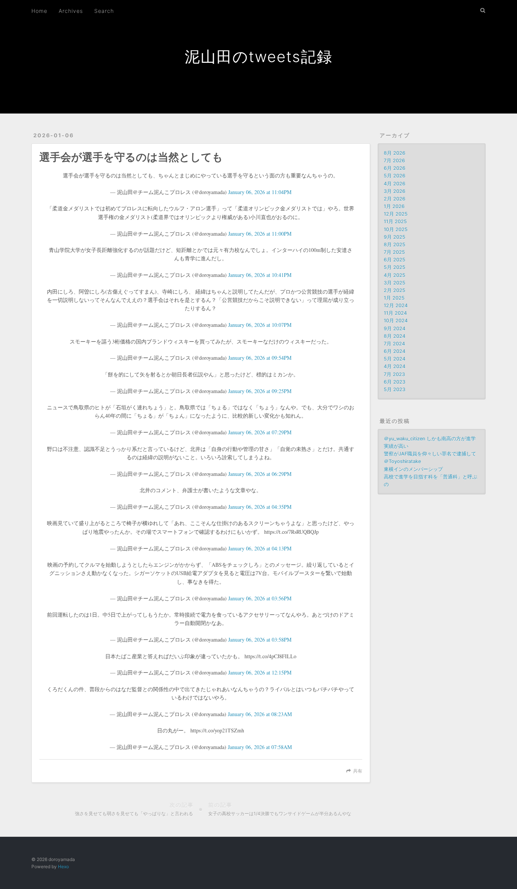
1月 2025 (394, 298)
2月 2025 (394, 290)
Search (104, 11)
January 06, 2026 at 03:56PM (259, 598)
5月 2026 (394, 176)
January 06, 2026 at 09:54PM (259, 357)
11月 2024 (395, 313)
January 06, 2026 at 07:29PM (259, 432)
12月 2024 (396, 305)
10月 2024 (396, 320)
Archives (71, 11)
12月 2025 (396, 214)
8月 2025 (394, 244)
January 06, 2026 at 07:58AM (260, 747)
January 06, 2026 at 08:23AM (260, 714)
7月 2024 (394, 344)
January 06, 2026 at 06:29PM (259, 473)
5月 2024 (394, 359)
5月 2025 (394, 267)
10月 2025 (396, 229)
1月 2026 (394, 206)
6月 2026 (394, 168)
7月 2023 (394, 374)
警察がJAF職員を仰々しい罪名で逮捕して (430, 454)
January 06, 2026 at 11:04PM (259, 192)
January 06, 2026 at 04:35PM (259, 506)
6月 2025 (394, 260)
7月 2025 (394, 252)
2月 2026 (394, 199)
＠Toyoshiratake (402, 461)
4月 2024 (394, 366)
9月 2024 (394, 328)
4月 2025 (394, 275)
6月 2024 (394, 351)
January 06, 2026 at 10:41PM (259, 274)
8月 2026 (394, 153)
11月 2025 (395, 221)
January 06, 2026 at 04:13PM (259, 548)
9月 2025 (394, 237)
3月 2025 (394, 283)
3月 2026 (394, 191)
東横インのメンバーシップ (413, 469)
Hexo (63, 866)
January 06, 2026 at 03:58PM (259, 639)
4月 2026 (394, 184)
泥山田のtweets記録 (259, 56)
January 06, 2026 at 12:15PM (259, 672)
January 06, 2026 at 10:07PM (259, 324)
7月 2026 (394, 160)
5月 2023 (394, 389)
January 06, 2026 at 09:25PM (259, 391)
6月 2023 (394, 382)
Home (39, 11)
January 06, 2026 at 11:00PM (259, 233)
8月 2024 (394, 336)
